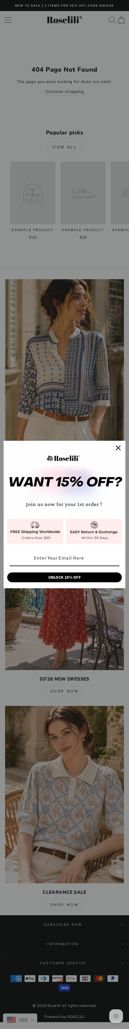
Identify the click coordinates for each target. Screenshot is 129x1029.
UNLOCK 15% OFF (64, 577)
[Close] (118, 448)
